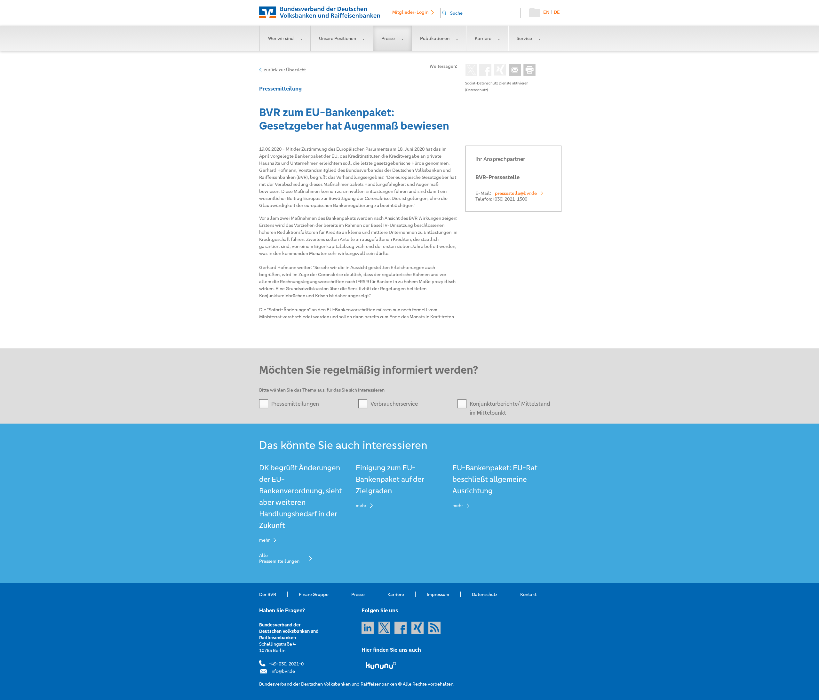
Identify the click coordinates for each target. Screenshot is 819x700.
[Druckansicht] (528, 70)
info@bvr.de (282, 671)
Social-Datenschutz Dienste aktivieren (497, 83)
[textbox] (485, 13)
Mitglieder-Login (410, 12)
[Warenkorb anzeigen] (536, 14)
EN (546, 12)
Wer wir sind (281, 38)
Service (524, 38)
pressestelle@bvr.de (516, 193)
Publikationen (434, 38)
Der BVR (267, 594)
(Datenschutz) (476, 90)
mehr (264, 540)
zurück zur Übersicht (285, 70)
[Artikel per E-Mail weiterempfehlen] (513, 70)
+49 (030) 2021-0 (286, 664)
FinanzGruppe (314, 594)
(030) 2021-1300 (510, 199)
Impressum (438, 594)
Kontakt (528, 594)
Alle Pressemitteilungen (279, 558)
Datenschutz (484, 594)
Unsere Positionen (337, 38)
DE (557, 12)
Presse (388, 38)
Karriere (483, 38)
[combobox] (480, 13)
